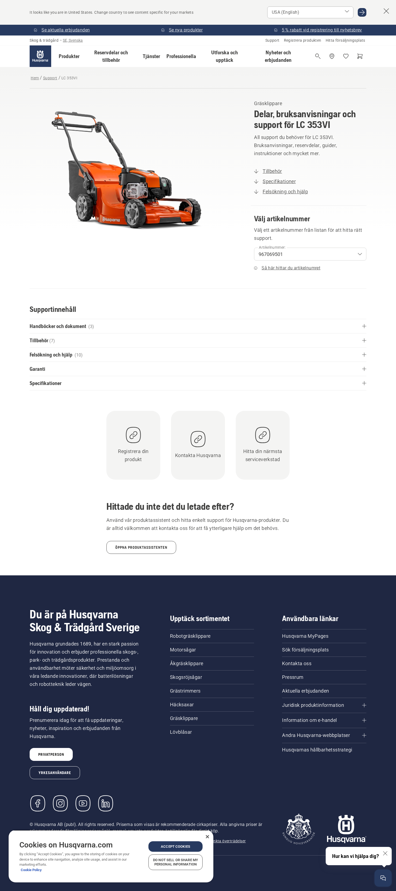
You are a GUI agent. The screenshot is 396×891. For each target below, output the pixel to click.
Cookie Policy (31, 870)
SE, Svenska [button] (73, 40)
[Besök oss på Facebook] (38, 803)
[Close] (207, 837)
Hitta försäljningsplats (345, 40)
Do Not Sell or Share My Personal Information (175, 862)
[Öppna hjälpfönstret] (383, 878)
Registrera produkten (302, 40)
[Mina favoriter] (345, 56)
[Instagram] (60, 803)
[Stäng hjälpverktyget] (385, 853)
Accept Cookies (175, 846)
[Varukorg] (359, 56)
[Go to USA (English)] (362, 12)
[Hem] (40, 56)
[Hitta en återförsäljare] (331, 56)
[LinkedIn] (106, 803)
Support (272, 40)
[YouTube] (83, 803)
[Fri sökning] (317, 56)
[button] (69, 56)
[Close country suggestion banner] (386, 11)
